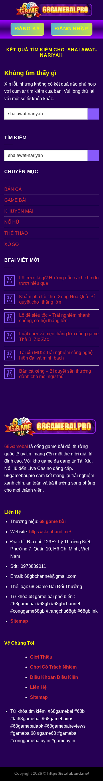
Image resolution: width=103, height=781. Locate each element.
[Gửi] (93, 114)
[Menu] (7, 10)
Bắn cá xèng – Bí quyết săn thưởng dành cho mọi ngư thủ (55, 374)
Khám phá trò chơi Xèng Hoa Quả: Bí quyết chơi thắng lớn (57, 299)
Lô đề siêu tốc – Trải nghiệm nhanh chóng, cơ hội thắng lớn (54, 318)
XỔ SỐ (11, 244)
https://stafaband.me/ (50, 531)
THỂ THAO (16, 233)
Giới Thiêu (41, 657)
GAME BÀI (15, 200)
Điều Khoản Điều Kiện (54, 677)
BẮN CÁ (13, 189)
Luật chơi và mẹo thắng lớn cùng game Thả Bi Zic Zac (59, 336)
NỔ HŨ (11, 222)
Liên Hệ (38, 687)
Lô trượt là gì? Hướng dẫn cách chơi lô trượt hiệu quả (59, 280)
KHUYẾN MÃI (18, 211)
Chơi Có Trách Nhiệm (53, 667)
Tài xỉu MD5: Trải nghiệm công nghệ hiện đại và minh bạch (56, 355)
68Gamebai (16, 446)
